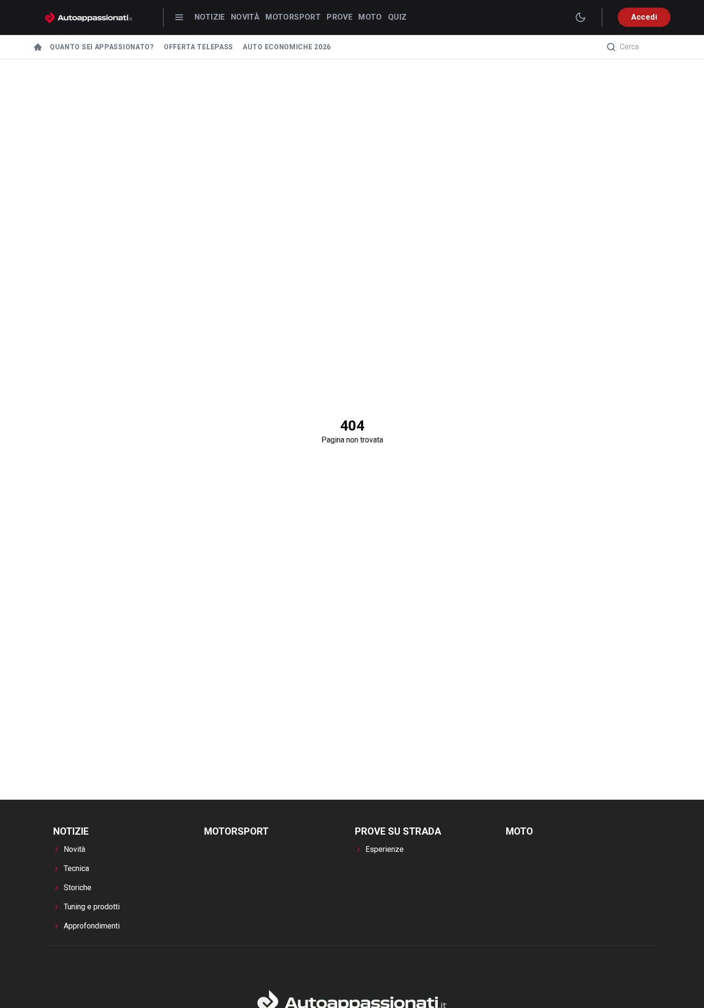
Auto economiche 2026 (287, 47)
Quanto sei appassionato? (102, 47)
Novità (245, 17)
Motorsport (293, 17)
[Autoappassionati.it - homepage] (89, 17)
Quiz (397, 17)
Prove (339, 17)
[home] (38, 47)
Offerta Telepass (198, 47)
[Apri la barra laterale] (179, 17)
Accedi (644, 17)
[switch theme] (580, 17)
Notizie (209, 17)
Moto (370, 17)
